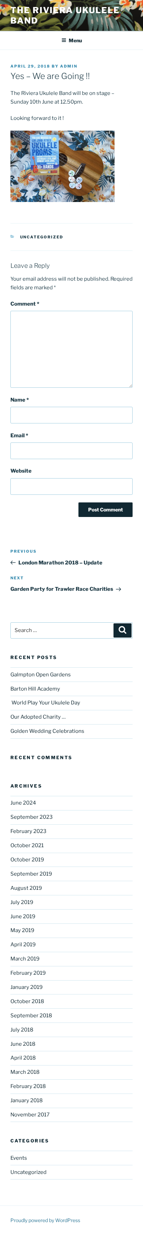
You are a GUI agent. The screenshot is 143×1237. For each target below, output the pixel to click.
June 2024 (23, 803)
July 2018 (21, 1030)
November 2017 (30, 1115)
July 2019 (21, 902)
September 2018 (31, 1015)
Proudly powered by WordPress (45, 1220)
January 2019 (26, 987)
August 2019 (26, 888)
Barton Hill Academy (35, 689)
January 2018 (26, 1100)
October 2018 (27, 1001)
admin (68, 66)
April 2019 (23, 944)
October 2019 (27, 860)
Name (19, 400)
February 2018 (28, 1086)
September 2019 (31, 874)
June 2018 (22, 1044)
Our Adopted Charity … (38, 717)
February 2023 (28, 831)
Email (19, 435)
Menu (75, 40)
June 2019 (22, 916)
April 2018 (23, 1058)
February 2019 (28, 973)
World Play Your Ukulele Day (45, 703)
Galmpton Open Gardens (40, 675)
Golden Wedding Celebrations (47, 731)
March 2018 (25, 1072)
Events (18, 1158)
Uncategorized (42, 237)
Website (21, 471)
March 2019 (25, 959)
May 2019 (22, 930)
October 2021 (27, 845)
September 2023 (31, 817)
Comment (24, 304)
